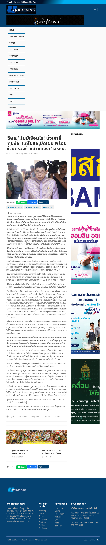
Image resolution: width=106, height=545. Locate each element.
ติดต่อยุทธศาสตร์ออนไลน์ (92, 540)
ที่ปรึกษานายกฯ (22, 417)
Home (11, 30)
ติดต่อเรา (58, 525)
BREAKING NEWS (16, 36)
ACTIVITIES (14, 88)
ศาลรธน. (48, 417)
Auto (57, 522)
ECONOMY (13, 49)
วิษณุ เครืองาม (36, 417)
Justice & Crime (59, 509)
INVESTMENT (14, 82)
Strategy (42, 522)
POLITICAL (13, 62)
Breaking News (42, 511)
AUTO (11, 101)
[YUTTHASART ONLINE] (21, 9)
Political (42, 525)
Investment (59, 513)
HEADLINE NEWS (33, 207)
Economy (43, 519)
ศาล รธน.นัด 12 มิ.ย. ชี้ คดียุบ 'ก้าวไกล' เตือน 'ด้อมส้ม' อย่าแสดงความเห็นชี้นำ (52, 453)
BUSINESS (13, 69)
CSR (11, 95)
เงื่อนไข (57, 417)
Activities (59, 516)
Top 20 (41, 516)
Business (43, 528)
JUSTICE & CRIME (16, 75)
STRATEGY (13, 56)
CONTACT (13, 107)
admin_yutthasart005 (31, 153)
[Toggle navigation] (95, 9)
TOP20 (12, 43)
